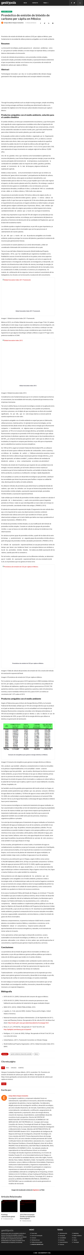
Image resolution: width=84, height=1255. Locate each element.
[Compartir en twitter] (45, 23)
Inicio (25, 2)
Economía (61, 1240)
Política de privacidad (36, 1242)
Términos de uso (35, 1240)
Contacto (35, 2)
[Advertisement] (31, 30)
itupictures (36, 1190)
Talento (75, 1240)
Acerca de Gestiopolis (36, 1235)
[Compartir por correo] (53, 23)
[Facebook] (71, 3)
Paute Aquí (34, 1233)
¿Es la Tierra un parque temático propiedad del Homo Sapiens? (27, 1216)
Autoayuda (62, 1235)
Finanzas (61, 1244)
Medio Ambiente (7, 11)
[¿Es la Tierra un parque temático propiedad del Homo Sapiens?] (28, 1206)
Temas (45, 2)
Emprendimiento (63, 1242)
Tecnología (76, 1242)
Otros (74, 1237)
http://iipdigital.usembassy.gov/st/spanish (17, 1029)
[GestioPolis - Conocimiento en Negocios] (7, 1230)
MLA (7, 1068)
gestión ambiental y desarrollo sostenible (21, 1054)
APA (3, 1068)
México (36, 1054)
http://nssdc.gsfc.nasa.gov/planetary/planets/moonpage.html (28, 1023)
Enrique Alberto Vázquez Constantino (14, 22)
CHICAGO (13, 1068)
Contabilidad (62, 1237)
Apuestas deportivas (37, 1244)
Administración (63, 1233)
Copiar (4, 1084)
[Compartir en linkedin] (49, 23)
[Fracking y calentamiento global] (9, 1206)
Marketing (76, 1233)
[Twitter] (74, 3)
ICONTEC (21, 1068)
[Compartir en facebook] (41, 23)
